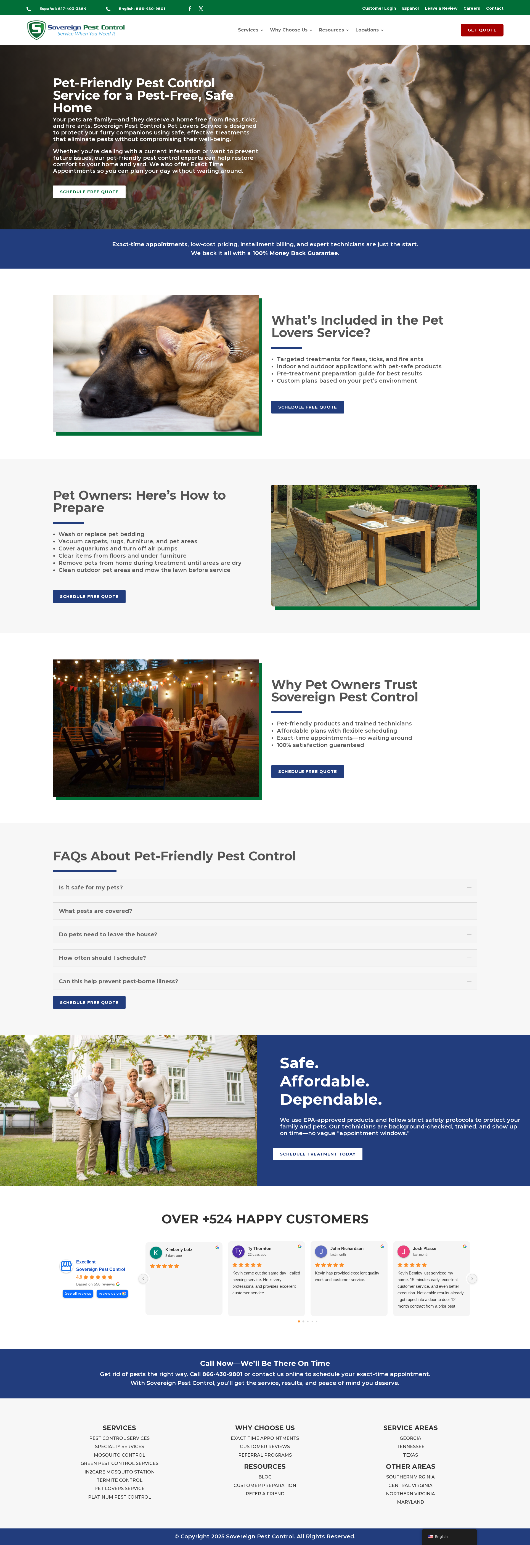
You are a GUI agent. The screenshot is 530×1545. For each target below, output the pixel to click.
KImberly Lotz (178, 1249)
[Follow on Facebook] (190, 8)
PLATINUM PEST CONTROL (119, 1497)
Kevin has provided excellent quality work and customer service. (347, 1276)
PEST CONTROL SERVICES (119, 1438)
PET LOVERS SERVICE (119, 1488)
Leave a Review (441, 8)
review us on (110, 1293)
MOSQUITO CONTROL (119, 1455)
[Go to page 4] (316, 1321)
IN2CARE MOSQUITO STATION (119, 1472)
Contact (495, 8)
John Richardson (347, 1248)
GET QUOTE (482, 30)
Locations (367, 30)
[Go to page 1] (303, 1321)
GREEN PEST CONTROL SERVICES (119, 1463)
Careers (471, 8)
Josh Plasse (424, 1248)
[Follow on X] (201, 8)
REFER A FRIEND (265, 1493)
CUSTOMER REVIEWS (265, 1446)
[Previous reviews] (143, 1278)
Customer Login (379, 8)
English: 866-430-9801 (142, 8)
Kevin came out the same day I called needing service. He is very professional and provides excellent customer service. (266, 1283)
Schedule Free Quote (89, 191)
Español (410, 8)
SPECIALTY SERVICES (119, 1446)
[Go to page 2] (308, 1321)
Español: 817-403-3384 (62, 8)
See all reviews (78, 1293)
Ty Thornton (259, 1248)
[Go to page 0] (299, 1321)
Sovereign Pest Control (100, 1269)
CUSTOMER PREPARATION (265, 1485)
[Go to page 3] (312, 1321)
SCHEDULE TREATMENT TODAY (318, 1154)
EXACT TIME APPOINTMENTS (265, 1438)
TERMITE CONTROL (119, 1480)
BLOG (265, 1477)
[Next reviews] (472, 1278)
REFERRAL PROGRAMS (265, 1455)
